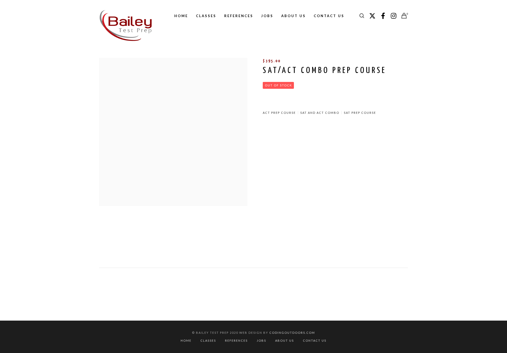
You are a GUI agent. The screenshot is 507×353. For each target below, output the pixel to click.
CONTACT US (314, 340)
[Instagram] (393, 16)
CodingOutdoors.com (292, 332)
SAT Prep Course (360, 112)
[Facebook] (383, 16)
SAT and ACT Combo (319, 112)
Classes (208, 340)
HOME (186, 340)
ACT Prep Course (279, 112)
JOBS (261, 340)
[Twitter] (372, 16)
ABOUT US (284, 340)
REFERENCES (236, 340)
